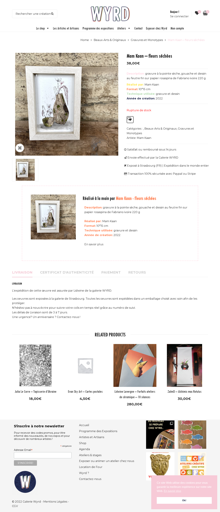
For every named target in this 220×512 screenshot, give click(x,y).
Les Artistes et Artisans (66, 28)
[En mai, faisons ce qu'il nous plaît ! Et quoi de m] (192, 466)
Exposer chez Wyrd (156, 28)
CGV (15, 506)
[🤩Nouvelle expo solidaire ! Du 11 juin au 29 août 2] (160, 466)
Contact (138, 28)
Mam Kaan (144, 138)
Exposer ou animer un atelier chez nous (106, 461)
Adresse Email (23, 450)
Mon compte (177, 28)
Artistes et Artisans (91, 437)
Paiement (111, 272)
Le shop (40, 28)
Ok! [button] (184, 500)
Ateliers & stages (90, 455)
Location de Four (90, 467)
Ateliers (121, 28)
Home (84, 40)
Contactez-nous (90, 479)
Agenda (84, 449)
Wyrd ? (84, 473)
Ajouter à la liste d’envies (130, 119)
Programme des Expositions (98, 431)
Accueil (84, 425)
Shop (82, 443)
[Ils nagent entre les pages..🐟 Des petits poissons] (192, 434)
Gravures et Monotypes (147, 40)
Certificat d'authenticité (67, 272)
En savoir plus (93, 244)
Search (52, 14)
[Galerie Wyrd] (110, 13)
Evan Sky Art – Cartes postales (85, 391)
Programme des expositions (98, 28)
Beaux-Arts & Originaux (110, 40)
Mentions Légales (55, 501)
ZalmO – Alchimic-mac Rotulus (184, 391)
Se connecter (179, 16)
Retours (137, 272)
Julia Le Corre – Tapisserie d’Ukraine (35, 391)
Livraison (22, 272)
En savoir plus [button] (172, 491)
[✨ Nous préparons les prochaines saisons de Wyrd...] (160, 434)
